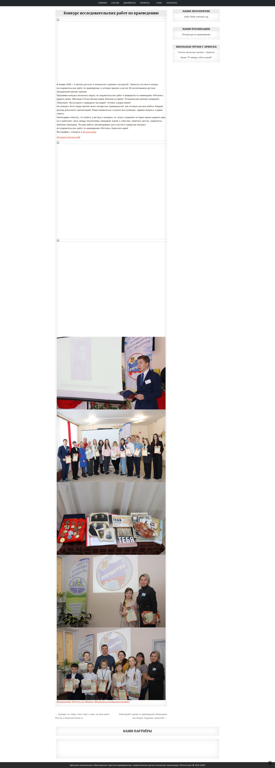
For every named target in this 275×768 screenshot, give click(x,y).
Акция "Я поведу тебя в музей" (196, 57)
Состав (115, 3)
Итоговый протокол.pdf (68, 137)
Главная (102, 3)
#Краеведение (64, 702)
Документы (130, 3)
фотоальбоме (89, 132)
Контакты (172, 3)
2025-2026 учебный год (196, 16)
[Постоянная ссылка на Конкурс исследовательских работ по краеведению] (111, 49)
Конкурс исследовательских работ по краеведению (111, 13)
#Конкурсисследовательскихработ (112, 702)
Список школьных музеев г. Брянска (196, 52)
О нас (159, 3)
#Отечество (78, 702)
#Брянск (89, 702)
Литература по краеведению (196, 34)
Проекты (145, 3)
